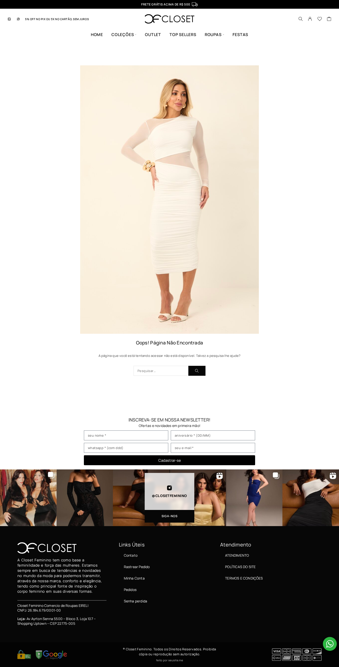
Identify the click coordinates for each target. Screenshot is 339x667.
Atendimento (237, 555)
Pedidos (130, 589)
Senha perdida (135, 601)
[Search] (300, 19)
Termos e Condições (244, 578)
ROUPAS (213, 35)
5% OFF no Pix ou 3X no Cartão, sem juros (57, 19)
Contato (130, 555)
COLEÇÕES (122, 35)
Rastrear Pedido (137, 566)
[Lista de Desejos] (319, 19)
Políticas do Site (240, 566)
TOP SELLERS (183, 35)
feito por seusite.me (169, 660)
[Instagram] (9, 19)
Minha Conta (134, 578)
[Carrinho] (329, 19)
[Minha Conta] (310, 19)
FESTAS (240, 35)
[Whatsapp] (18, 19)
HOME (97, 35)
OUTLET (153, 35)
